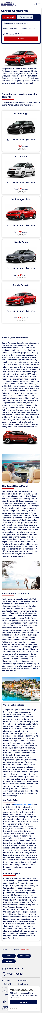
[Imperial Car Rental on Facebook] (4, 1002)
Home (9, 956)
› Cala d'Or (7, 984)
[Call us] (35, 4)
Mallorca (16, 949)
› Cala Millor (22, 980)
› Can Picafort (23, 984)
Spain (10, 949)
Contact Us (8, 961)
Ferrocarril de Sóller (23, 805)
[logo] (8, 4)
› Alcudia (6, 980)
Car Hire (4, 949)
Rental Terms (24, 956)
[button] (39, 4)
